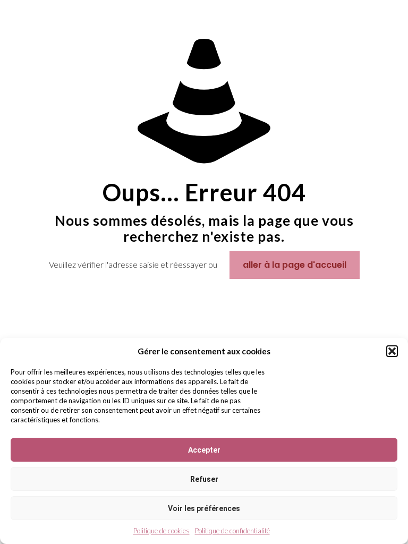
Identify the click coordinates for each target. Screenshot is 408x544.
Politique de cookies (161, 530)
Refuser (204, 479)
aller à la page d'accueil (294, 265)
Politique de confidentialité (232, 530)
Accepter (204, 450)
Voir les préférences (204, 508)
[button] (392, 351)
